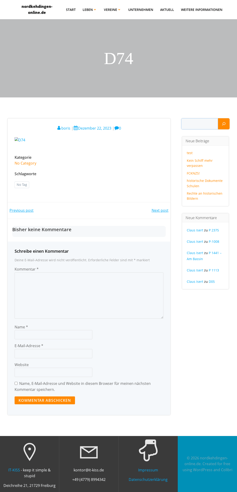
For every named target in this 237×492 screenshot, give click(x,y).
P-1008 (214, 241)
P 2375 (214, 230)
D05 (212, 281)
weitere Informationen (201, 9)
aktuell (167, 9)
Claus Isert (195, 230)
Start (71, 9)
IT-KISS (14, 470)
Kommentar (27, 269)
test (190, 153)
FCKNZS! (193, 173)
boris (65, 128)
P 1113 (214, 270)
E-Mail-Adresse (29, 345)
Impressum (148, 470)
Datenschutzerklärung (148, 479)
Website (22, 364)
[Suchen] (224, 123)
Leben (88, 9)
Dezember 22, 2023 (94, 128)
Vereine (110, 9)
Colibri (226, 469)
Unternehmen (140, 9)
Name (21, 327)
